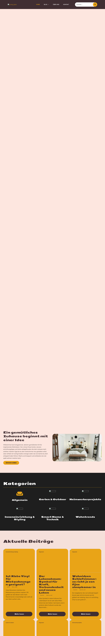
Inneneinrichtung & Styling (20, 518)
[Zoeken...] (95, 4)
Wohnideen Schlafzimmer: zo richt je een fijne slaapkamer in (84, 582)
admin (8, 587)
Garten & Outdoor (52, 499)
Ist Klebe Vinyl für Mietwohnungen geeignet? (18, 580)
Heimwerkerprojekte (85, 499)
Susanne (42, 595)
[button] (48, 4)
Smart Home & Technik (52, 518)
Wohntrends (85, 517)
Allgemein (19, 500)
